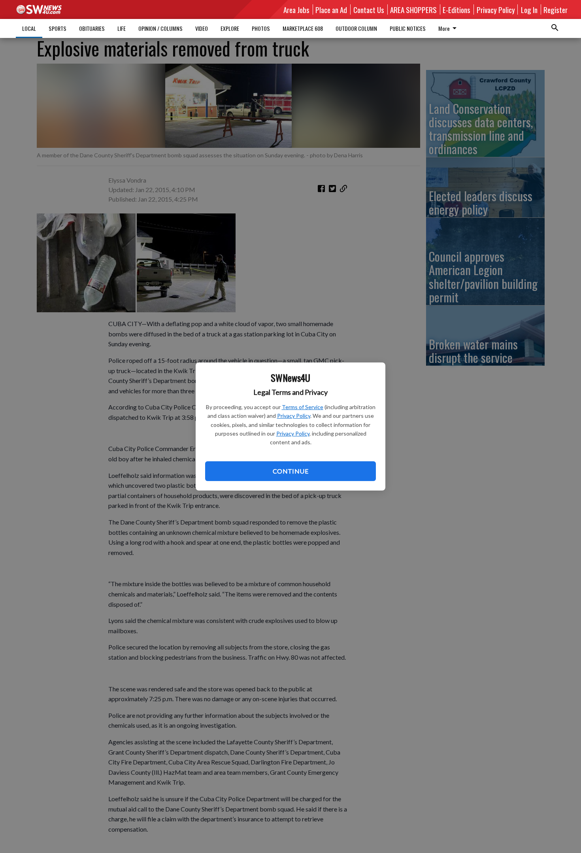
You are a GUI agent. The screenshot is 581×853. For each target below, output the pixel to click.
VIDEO (201, 28)
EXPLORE (230, 28)
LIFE (121, 28)
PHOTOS (261, 28)
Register (555, 9)
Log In (529, 9)
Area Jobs (296, 9)
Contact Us (368, 9)
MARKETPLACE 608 (303, 28)
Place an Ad (331, 9)
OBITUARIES (92, 28)
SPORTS (57, 28)
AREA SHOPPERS (413, 9)
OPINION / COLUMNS (160, 28)
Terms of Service (302, 407)
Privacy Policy (293, 415)
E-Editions (456, 9)
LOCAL (29, 28)
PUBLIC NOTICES (408, 28)
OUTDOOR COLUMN (356, 28)
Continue (290, 471)
